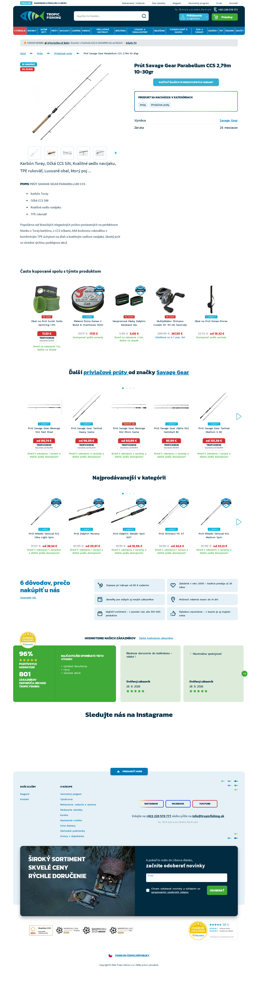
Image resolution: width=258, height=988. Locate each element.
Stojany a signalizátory (140, 31)
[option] (34, 153)
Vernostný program (198, 3)
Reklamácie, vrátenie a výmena (78, 804)
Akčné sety (43, 31)
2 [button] (126, 388)
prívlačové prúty (106, 372)
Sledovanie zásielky (71, 810)
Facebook (178, 804)
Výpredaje (20, 30)
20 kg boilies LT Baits (58, 42)
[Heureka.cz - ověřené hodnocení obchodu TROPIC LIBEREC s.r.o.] (213, 930)
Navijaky (65, 30)
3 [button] (130, 388)
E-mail (150, 875)
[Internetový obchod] (40, 16)
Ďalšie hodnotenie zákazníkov (156, 638)
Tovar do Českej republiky (132, 955)
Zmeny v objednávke (72, 836)
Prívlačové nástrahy (103, 31)
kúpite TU (131, 42)
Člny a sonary (199, 31)
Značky (240, 30)
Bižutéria (120, 30)
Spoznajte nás (28, 597)
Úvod (23, 53)
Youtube (204, 804)
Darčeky (213, 30)
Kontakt (233, 3)
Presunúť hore (132, 771)
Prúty (54, 30)
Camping (76, 30)
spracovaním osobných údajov (170, 892)
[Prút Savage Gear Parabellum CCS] (34, 153)
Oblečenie (159, 30)
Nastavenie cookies (71, 820)
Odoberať (217, 890)
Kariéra (64, 815)
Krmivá (86, 30)
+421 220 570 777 (158, 816)
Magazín (177, 3)
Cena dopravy (67, 826)
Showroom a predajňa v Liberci (44, 3)
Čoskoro (229, 30)
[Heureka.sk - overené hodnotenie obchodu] (28, 640)
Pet (221, 30)
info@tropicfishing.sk (208, 816)
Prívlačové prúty (63, 53)
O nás (219, 3)
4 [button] (133, 388)
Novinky (31, 30)
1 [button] (123, 388)
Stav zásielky (158, 3)
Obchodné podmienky (72, 831)
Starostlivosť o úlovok (178, 31)
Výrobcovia (66, 799)
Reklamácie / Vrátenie (133, 3)
